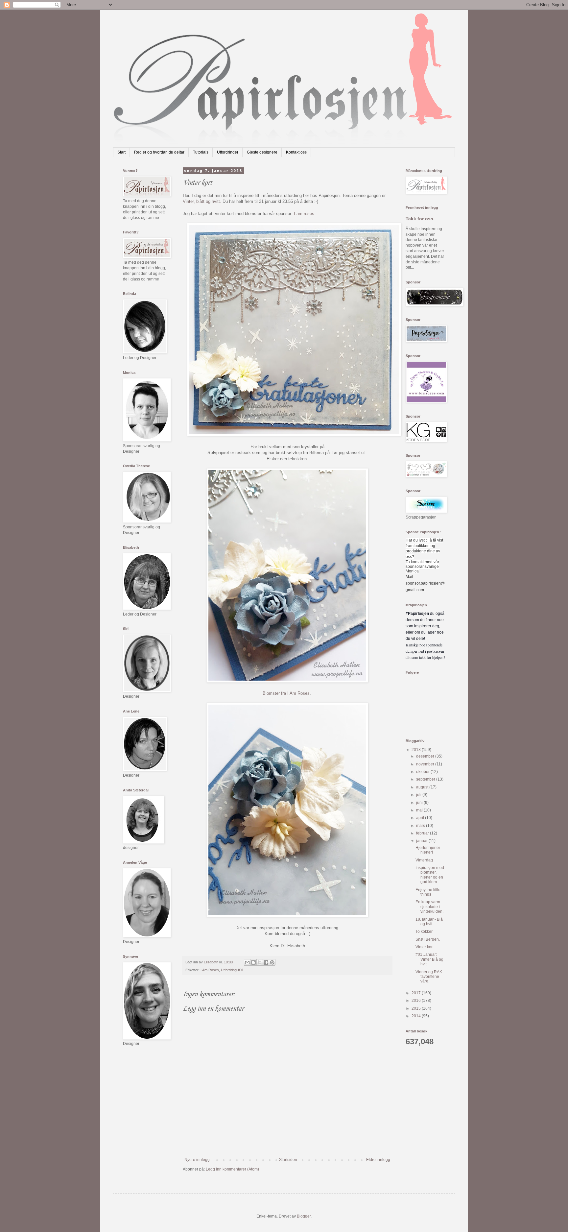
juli (419, 794)
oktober (423, 771)
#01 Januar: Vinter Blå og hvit (429, 959)
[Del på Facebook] (266, 962)
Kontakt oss (296, 152)
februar (423, 833)
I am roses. (304, 213)
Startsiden (288, 1159)
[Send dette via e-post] (247, 962)
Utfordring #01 (232, 970)
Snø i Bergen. (427, 939)
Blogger (304, 1216)
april (420, 817)
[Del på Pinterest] (272, 962)
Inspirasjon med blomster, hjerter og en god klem (429, 874)
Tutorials (200, 152)
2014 (417, 1016)
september (426, 779)
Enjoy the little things (427, 892)
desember (425, 756)
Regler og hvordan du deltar (159, 152)
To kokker (424, 931)
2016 (417, 1000)
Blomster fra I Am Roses (286, 693)
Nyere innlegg (197, 1159)
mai (420, 810)
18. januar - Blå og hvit (429, 921)
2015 (417, 1008)
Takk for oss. (420, 218)
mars (421, 825)
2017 (417, 993)
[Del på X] (259, 962)
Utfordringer (227, 152)
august (422, 787)
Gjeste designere (262, 152)
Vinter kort (424, 947)
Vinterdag (424, 860)
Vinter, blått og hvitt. (202, 201)
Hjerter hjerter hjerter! (427, 850)
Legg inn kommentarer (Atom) (232, 1169)
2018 (417, 749)
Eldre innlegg (378, 1159)
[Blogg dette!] (253, 962)
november (425, 764)
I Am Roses (210, 970)
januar (422, 840)
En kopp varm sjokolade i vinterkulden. (429, 907)
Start (121, 152)
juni (420, 802)
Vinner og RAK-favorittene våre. (429, 977)
